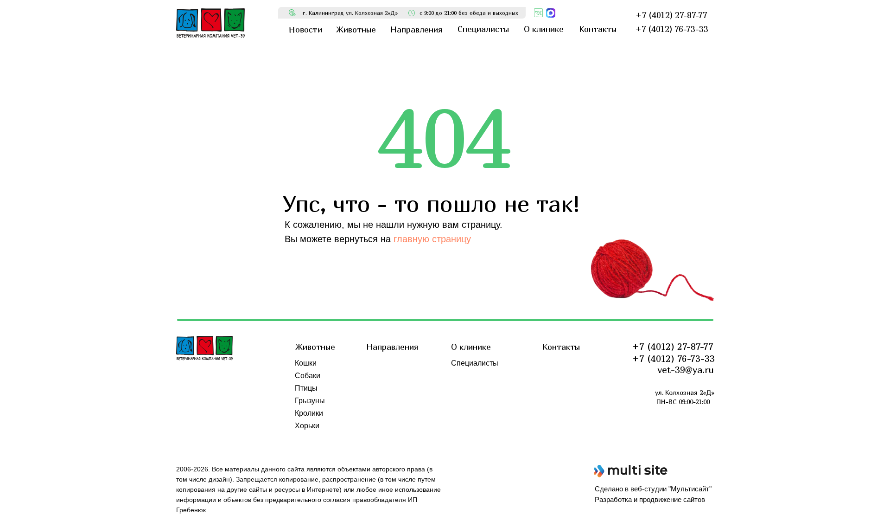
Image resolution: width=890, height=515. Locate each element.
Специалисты (474, 363)
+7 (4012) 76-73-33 (673, 358)
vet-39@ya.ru (686, 369)
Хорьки (307, 426)
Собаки (307, 376)
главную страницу (432, 239)
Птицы (306, 388)
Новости (465, 376)
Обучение (468, 401)
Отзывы (464, 388)
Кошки (306, 363)
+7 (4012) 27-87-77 (672, 346)
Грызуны (310, 401)
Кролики (309, 413)
